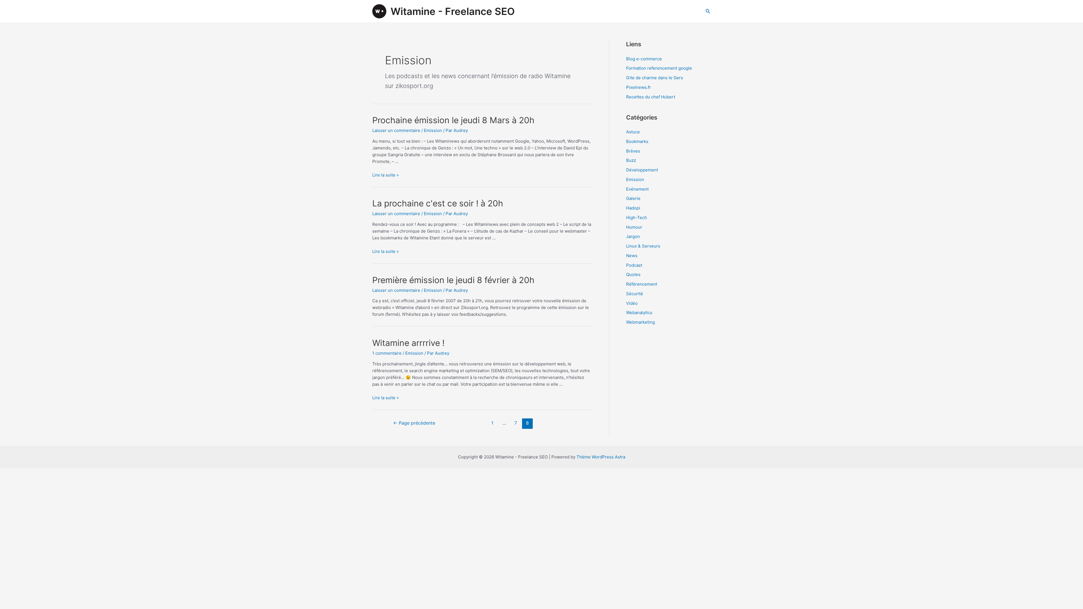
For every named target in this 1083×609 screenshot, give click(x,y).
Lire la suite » (385, 175)
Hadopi (633, 208)
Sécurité (634, 293)
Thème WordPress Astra (600, 457)
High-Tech (636, 217)
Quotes (633, 274)
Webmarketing (640, 322)
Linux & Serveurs (643, 246)
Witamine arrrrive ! (408, 343)
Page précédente (414, 423)
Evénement (637, 189)
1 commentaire (387, 353)
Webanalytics (639, 312)
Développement (642, 170)
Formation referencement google (659, 68)
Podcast (634, 265)
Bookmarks (637, 141)
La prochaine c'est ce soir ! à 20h (437, 203)
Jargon (633, 236)
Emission (433, 130)
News (631, 255)
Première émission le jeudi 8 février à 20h (453, 280)
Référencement (641, 284)
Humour (634, 227)
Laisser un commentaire (396, 130)
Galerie (633, 198)
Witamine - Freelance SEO (453, 11)
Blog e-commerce (644, 58)
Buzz (631, 160)
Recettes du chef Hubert (650, 97)
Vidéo (632, 303)
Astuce (633, 131)
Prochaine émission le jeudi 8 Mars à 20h (453, 120)
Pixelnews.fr (638, 87)
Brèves (633, 151)
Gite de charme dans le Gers (654, 77)
